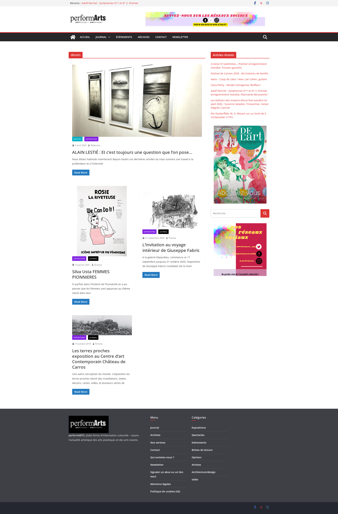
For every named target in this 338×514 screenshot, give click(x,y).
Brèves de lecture (202, 450)
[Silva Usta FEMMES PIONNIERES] (102, 221)
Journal (101, 37)
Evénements (199, 442)
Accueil (85, 37)
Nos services (157, 442)
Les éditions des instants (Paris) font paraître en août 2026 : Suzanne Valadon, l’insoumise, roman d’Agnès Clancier (240, 104)
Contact (161, 37)
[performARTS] (73, 37)
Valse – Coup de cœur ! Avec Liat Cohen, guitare (239, 79)
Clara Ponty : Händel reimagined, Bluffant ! (107, 3)
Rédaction (95, 145)
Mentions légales (160, 484)
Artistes (77, 139)
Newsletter (180, 37)
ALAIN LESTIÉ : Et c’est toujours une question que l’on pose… (132, 152)
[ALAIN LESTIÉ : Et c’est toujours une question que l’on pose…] (137, 101)
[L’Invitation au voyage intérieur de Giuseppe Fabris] (172, 207)
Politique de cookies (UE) (165, 491)
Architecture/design (203, 472)
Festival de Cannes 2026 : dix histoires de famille (239, 73)
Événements (124, 37)
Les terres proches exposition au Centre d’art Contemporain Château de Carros (99, 359)
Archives (144, 37)
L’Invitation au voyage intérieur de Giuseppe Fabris (170, 247)
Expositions (91, 139)
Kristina (98, 264)
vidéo (195, 479)
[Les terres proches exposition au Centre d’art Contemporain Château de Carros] (102, 325)
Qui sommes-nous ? (162, 457)
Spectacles (198, 435)
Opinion (196, 457)
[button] (108, 37)
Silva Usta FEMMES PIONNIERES (90, 274)
